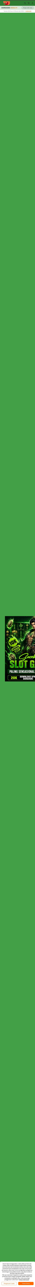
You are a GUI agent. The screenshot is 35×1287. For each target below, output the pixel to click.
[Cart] (29, 3)
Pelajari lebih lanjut (27, 7)
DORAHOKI (5, 8)
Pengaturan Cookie (9, 1283)
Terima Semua (26, 1283)
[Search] (25, 3)
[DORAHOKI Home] (8, 3)
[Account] (32, 3)
